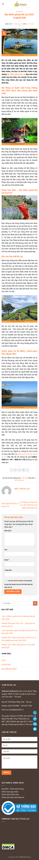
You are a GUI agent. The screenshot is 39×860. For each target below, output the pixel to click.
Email (6, 560)
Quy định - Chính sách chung (13, 789)
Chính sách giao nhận (10, 792)
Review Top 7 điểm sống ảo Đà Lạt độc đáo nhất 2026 (18, 646)
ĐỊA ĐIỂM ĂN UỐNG (9, 669)
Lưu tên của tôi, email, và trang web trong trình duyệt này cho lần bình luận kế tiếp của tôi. (18, 584)
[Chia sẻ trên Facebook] (11, 470)
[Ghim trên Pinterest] (23, 470)
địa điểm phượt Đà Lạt (16, 74)
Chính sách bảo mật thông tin (13, 797)
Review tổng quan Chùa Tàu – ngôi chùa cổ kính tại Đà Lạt (18, 624)
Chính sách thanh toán (10, 794)
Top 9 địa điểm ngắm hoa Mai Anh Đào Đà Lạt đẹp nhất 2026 (19, 631)
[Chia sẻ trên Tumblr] (27, 470)
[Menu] (3, 4)
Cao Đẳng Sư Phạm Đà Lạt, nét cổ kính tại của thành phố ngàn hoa (28, 505)
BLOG (4, 660)
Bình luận (8, 531)
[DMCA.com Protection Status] (8, 846)
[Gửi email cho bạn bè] (19, 470)
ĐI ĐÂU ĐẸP (19, 11)
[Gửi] (35, 603)
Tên (6, 550)
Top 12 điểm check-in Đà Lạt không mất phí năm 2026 (18, 617)
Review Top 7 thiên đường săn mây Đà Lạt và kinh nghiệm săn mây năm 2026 (19, 639)
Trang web (8, 570)
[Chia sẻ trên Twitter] (15, 470)
